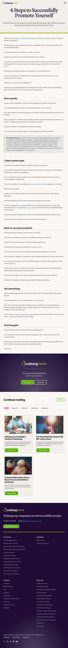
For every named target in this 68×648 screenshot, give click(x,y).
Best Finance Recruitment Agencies (45, 617)
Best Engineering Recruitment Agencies (46, 611)
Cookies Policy (26, 637)
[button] (64, 3)
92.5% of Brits (30, 207)
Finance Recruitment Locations (11, 573)
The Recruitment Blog (41, 583)
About (5, 589)
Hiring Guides (39, 623)
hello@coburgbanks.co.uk (32, 521)
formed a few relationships (20, 314)
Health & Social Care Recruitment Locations (14, 549)
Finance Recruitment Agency (10, 570)
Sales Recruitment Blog (42, 586)
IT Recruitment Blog (41, 592)
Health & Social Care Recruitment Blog (46, 589)
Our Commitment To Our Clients (11, 598)
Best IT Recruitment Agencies (43, 607)
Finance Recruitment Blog (43, 601)
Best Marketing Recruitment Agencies (45, 614)
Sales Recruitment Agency (10, 540)
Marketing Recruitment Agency (11, 564)
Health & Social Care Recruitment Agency (13, 546)
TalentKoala (6, 607)
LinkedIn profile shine (36, 184)
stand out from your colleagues (24, 38)
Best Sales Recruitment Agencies (44, 604)
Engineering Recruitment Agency (11, 558)
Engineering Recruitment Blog (43, 595)
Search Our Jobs (40, 540)
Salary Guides (39, 626)
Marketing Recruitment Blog (43, 598)
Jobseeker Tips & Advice (42, 543)
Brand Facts (6, 601)
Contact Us (6, 583)
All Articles (60, 399)
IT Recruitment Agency (9, 552)
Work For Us (6, 592)
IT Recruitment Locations (9, 555)
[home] (10, 2)
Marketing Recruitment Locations (11, 567)
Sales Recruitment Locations (10, 543)
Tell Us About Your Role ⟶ (11, 526)
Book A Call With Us (8, 586)
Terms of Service (16, 637)
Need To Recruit (7, 595)
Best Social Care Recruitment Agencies (46, 620)
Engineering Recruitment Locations (12, 561)
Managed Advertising (8, 604)
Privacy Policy (6, 637)
